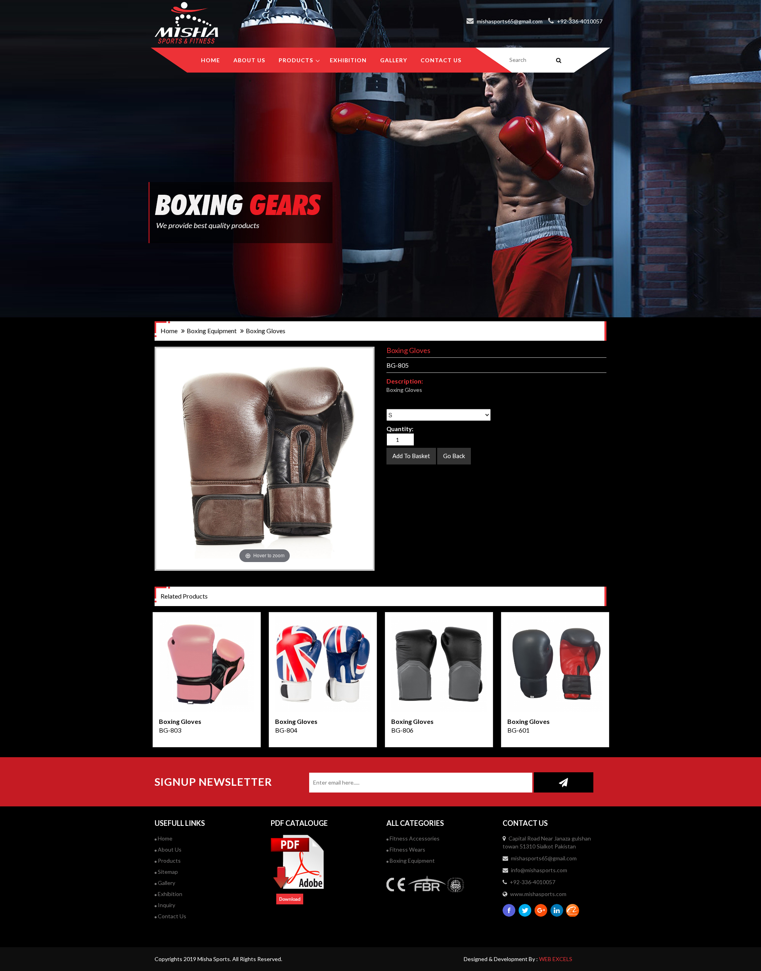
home (169, 330)
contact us (441, 60)
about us (249, 60)
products (296, 60)
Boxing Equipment (411, 860)
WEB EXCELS (555, 959)
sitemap (167, 871)
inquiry (166, 905)
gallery (393, 60)
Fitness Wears (406, 849)
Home (210, 60)
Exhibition (169, 893)
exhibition (348, 60)
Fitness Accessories (414, 838)
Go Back (454, 455)
